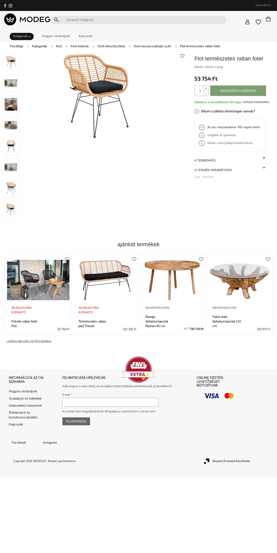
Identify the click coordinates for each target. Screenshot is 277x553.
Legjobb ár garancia (221, 135)
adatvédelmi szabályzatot (138, 411)
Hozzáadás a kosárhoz (238, 90)
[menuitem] (23, 36)
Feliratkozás (76, 421)
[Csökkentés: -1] (205, 93)
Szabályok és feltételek (25, 398)
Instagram (50, 442)
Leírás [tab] (12, 341)
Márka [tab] (46, 341)
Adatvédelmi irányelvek (25, 405)
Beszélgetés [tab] (29, 341)
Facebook (19, 442)
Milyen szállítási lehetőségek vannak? (228, 111)
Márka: (208, 67)
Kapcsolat (16, 424)
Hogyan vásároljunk (23, 391)
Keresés (56, 20)
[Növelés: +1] (205, 88)
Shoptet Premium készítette (231, 461)
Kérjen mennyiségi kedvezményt (230, 143)
